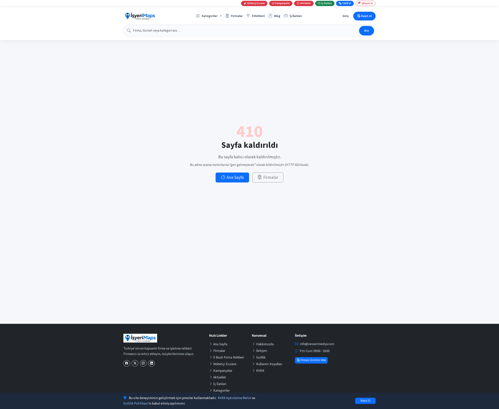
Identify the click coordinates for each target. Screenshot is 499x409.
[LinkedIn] (151, 363)
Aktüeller (219, 377)
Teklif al (346, 3)
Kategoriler (221, 390)
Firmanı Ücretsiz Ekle (313, 360)
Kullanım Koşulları (269, 364)
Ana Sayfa (235, 177)
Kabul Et (365, 401)
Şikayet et (367, 3)
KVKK (260, 370)
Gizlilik (261, 357)
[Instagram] (143, 363)
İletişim (261, 350)
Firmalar (270, 177)
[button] (209, 16)
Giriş (345, 16)
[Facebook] (126, 363)
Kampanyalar (222, 370)
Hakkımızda (265, 344)
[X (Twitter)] (135, 363)
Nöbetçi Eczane (224, 364)
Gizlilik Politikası (135, 403)
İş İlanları (219, 384)
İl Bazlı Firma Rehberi (228, 357)
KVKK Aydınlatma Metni (234, 398)
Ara (366, 30)
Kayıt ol (366, 16)
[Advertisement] (249, 294)
